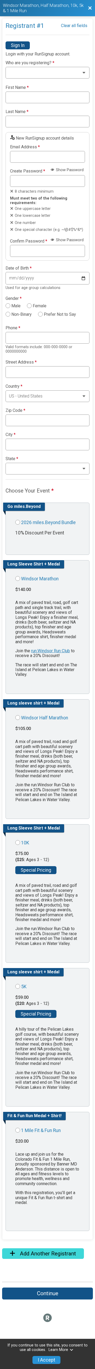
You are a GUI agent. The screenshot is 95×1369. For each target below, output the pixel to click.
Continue (47, 1293)
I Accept (46, 1360)
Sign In (18, 45)
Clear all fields (74, 25)
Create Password (27, 171)
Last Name (17, 111)
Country (14, 386)
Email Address (25, 147)
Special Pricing (36, 870)
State (12, 458)
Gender (14, 298)
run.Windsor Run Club (50, 650)
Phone (13, 328)
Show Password (69, 170)
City (11, 434)
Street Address (21, 362)
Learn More (58, 1350)
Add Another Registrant (47, 1253)
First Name (17, 87)
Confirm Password (28, 241)
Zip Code (15, 410)
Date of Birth (19, 268)
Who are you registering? (30, 63)
